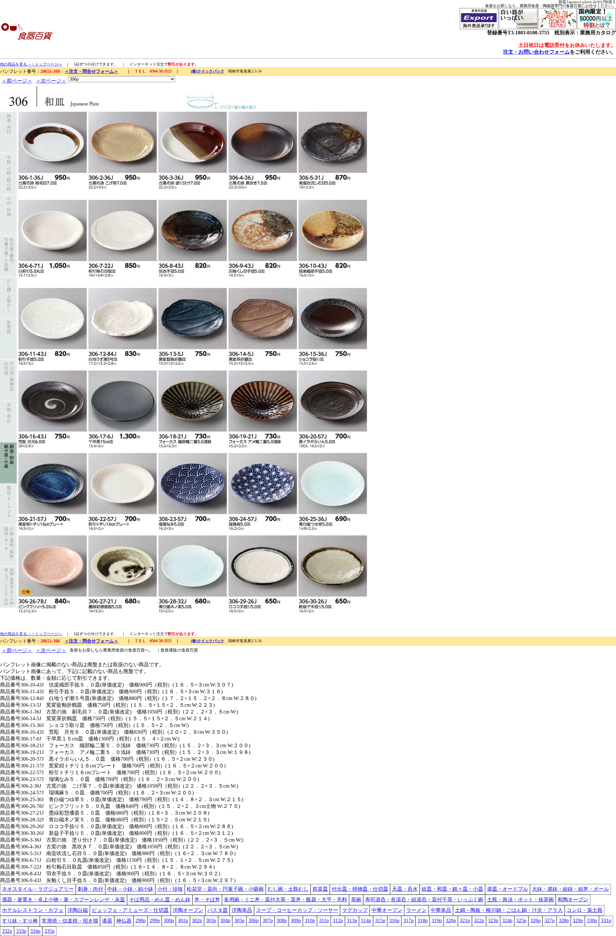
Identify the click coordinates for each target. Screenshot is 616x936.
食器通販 (168, 650)
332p (7, 931)
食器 (489, 6)
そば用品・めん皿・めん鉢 (160, 899)
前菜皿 (320, 889)
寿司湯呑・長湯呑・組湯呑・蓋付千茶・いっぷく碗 (424, 899)
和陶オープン (573, 899)
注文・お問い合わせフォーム (536, 52)
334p (35, 931)
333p (21, 931)
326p (535, 920)
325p (521, 920)
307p (267, 920)
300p (169, 920)
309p (296, 920)
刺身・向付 (90, 889)
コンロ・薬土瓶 (585, 910)
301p (183, 920)
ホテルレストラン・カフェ (33, 910)
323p (493, 920)
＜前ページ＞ (17, 80)
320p (451, 920)
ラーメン (416, 910)
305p (239, 920)
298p (140, 920)
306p (253, 920)
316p (394, 920)
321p (465, 920)
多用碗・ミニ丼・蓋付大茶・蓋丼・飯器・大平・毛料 (285, 899)
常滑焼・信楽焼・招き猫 (70, 920)
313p (352, 920)
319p (437, 920)
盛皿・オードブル (507, 889)
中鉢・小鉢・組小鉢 (130, 889)
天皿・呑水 (405, 889)
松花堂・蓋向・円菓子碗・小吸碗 (225, 889)
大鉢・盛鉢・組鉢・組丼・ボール (570, 889)
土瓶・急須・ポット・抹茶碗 (520, 899)
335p (49, 931)
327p (549, 920)
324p (507, 920)
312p (338, 920)
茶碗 (356, 899)
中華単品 (441, 910)
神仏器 (124, 920)
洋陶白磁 (77, 910)
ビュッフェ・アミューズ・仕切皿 (130, 910)
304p (225, 920)
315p (380, 920)
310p (310, 920)
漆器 (107, 920)
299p (155, 920)
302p (197, 920)
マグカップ (355, 910)
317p (408, 920)
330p (592, 920)
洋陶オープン (188, 910)
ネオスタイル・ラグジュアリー (38, 889)
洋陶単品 (242, 910)
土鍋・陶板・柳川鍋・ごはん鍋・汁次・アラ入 (509, 910)
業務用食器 (529, 6)
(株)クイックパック (207, 71)
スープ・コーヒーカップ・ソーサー (297, 910)
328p (564, 920)
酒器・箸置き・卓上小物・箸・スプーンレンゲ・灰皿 (63, 899)
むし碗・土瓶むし (288, 889)
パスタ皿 (217, 910)
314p (366, 920)
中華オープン (387, 910)
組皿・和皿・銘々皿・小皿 (452, 889)
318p (422, 920)
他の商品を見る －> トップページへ (31, 64)
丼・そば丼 (207, 899)
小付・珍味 (170, 889)
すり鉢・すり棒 (20, 920)
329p (578, 920)
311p (324, 920)
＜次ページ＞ (51, 80)
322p (479, 920)
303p (211, 920)
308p (282, 920)
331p (606, 920)
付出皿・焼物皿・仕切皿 (360, 889)
